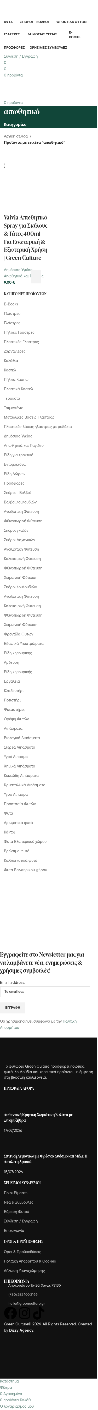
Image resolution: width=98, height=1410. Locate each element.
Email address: (12, 983)
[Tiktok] (38, 1313)
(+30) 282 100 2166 (23, 1295)
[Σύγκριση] (53, 276)
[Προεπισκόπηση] (44, 276)
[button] (36, 276)
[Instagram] (24, 1313)
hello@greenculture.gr (26, 1304)
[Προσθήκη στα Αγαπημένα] (62, 276)
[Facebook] (10, 1313)
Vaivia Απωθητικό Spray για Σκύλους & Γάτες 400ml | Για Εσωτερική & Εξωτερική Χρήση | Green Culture (25, 237)
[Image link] (32, 1051)
